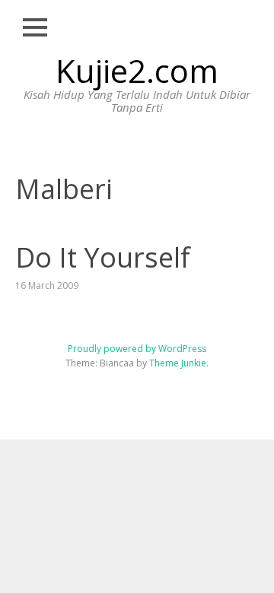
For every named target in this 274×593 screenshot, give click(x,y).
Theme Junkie (177, 363)
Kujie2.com (137, 70)
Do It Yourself (102, 257)
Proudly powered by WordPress (137, 348)
